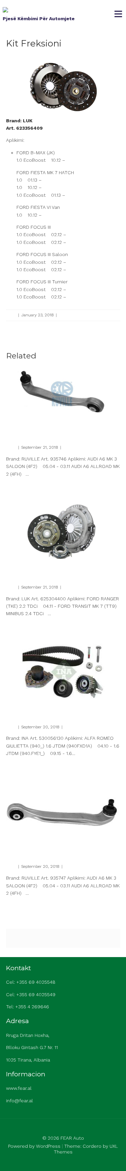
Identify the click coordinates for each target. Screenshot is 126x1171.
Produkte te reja (73, 315)
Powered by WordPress (34, 1146)
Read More (16, 485)
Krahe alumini (26, 427)
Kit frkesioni (23, 567)
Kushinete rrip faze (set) (41, 706)
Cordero (92, 1146)
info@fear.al (19, 1100)
